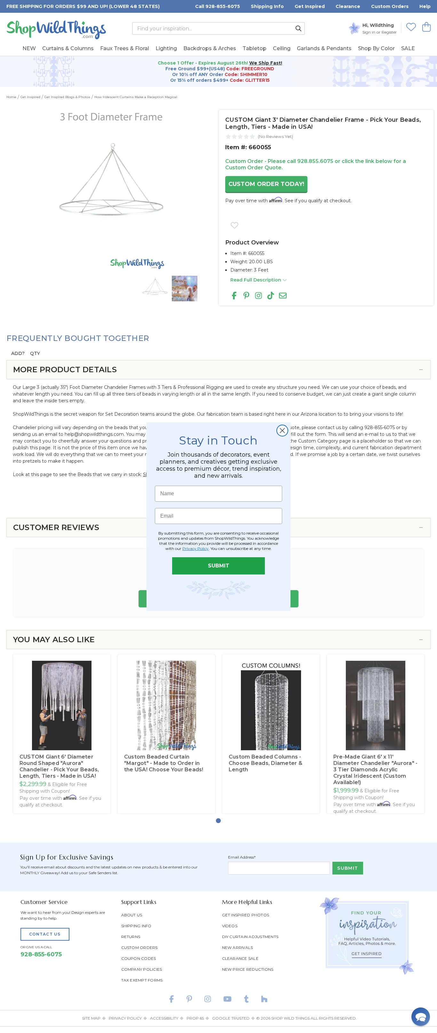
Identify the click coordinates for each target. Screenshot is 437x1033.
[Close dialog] (282, 430)
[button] (420, 1016)
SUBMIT (218, 566)
